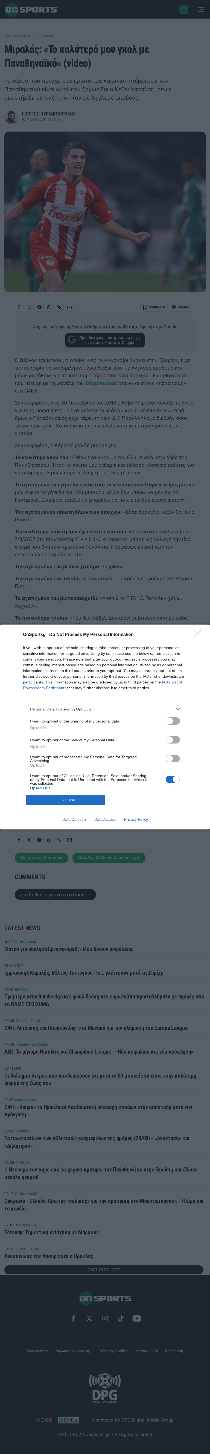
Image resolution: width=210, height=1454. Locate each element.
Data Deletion (74, 819)
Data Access (105, 819)
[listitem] (105, 709)
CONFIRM (66, 800)
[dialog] (105, 727)
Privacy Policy (136, 819)
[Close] (199, 635)
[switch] (173, 721)
